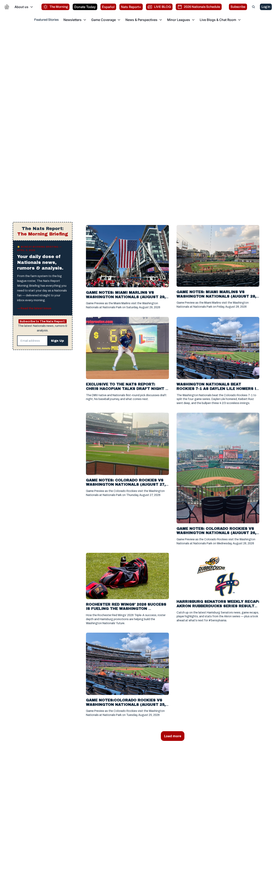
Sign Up (57, 340)
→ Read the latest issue (34, 308)
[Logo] (6, 6)
